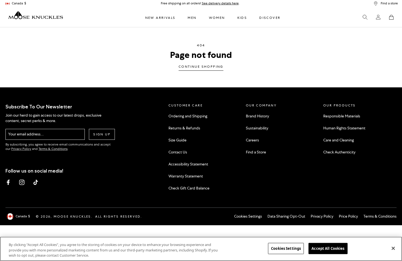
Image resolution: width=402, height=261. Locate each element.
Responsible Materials (341, 116)
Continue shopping (201, 67)
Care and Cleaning (338, 140)
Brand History (257, 116)
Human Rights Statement (344, 128)
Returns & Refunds (184, 128)
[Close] (393, 248)
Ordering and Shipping (187, 116)
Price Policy (348, 216)
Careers (252, 140)
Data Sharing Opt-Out (286, 216)
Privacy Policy (21, 149)
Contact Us (177, 152)
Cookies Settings (248, 216)
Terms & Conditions (53, 149)
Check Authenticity (339, 152)
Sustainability (257, 128)
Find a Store (256, 152)
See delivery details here (220, 3)
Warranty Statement (185, 176)
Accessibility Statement (188, 164)
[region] (201, 249)
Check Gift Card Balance (188, 188)
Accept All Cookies (327, 248)
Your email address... (26, 134)
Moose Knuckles (72, 216)
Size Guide (177, 140)
